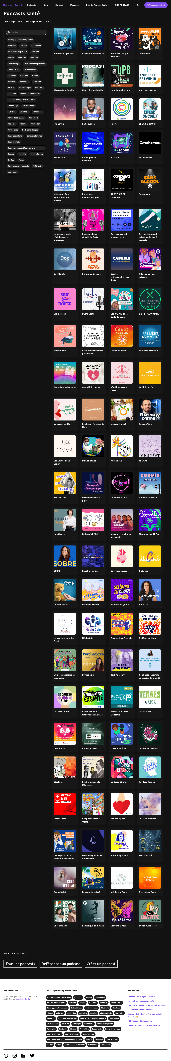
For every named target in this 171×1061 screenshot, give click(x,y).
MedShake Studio (23, 999)
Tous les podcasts (20, 964)
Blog (45, 5)
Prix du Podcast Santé (97, 5)
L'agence (74, 5)
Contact (59, 5)
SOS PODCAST (122, 5)
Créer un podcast (101, 964)
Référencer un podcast (156, 5)
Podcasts (31, 5)
